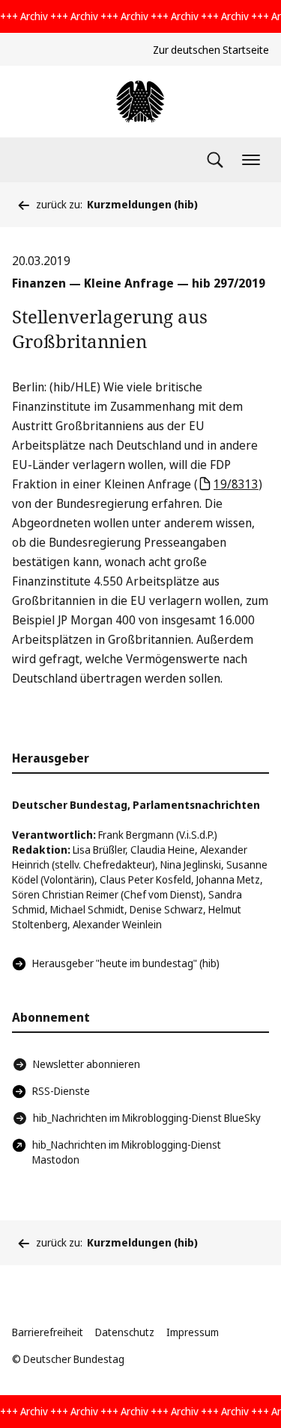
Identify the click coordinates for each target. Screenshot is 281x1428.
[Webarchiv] (140, 101)
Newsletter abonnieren (86, 1064)
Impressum (192, 1332)
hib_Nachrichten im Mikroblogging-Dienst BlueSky (147, 1118)
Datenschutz (124, 1332)
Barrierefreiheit (47, 1332)
